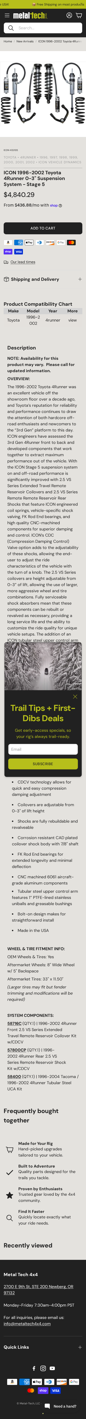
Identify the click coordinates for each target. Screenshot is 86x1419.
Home (8, 41)
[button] (43, 28)
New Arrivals (25, 41)
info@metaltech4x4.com (27, 1323)
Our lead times (23, 261)
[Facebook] (34, 1368)
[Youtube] (52, 1368)
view (72, 320)
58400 (14, 1076)
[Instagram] (43, 1368)
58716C (14, 1023)
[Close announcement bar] (81, 3)
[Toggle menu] (7, 15)
